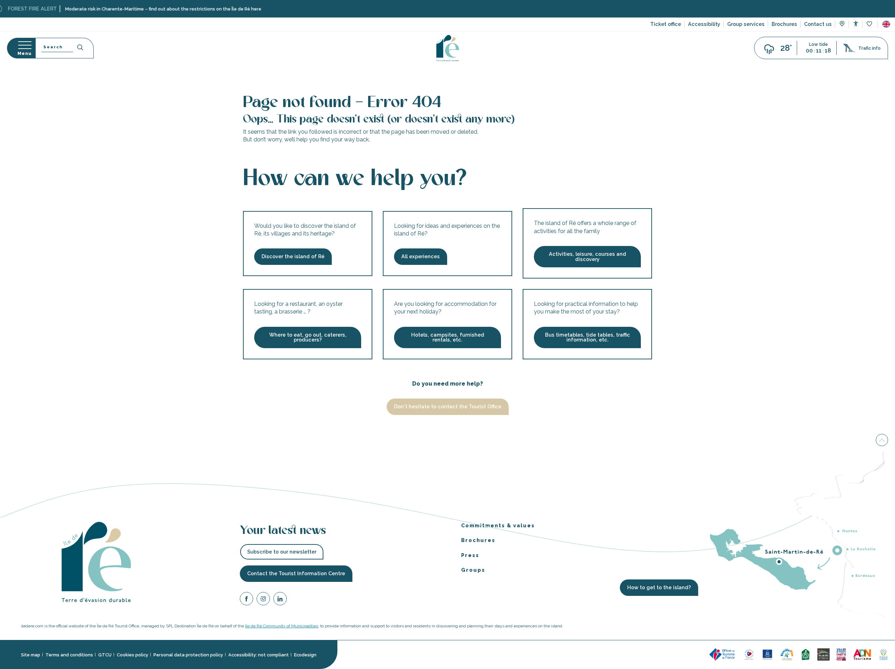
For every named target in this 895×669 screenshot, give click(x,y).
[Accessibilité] (855, 23)
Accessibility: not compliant (258, 654)
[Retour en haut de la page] (882, 440)
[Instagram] (263, 600)
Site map (30, 654)
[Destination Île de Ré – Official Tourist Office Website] (447, 48)
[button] (886, 24)
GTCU (105, 654)
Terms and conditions (69, 654)
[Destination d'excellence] (749, 654)
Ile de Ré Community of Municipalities (281, 626)
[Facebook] (246, 600)
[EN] (886, 24)
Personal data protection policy (188, 654)
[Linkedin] (280, 600)
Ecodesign (305, 654)
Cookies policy (132, 654)
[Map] (842, 24)
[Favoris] (870, 24)
